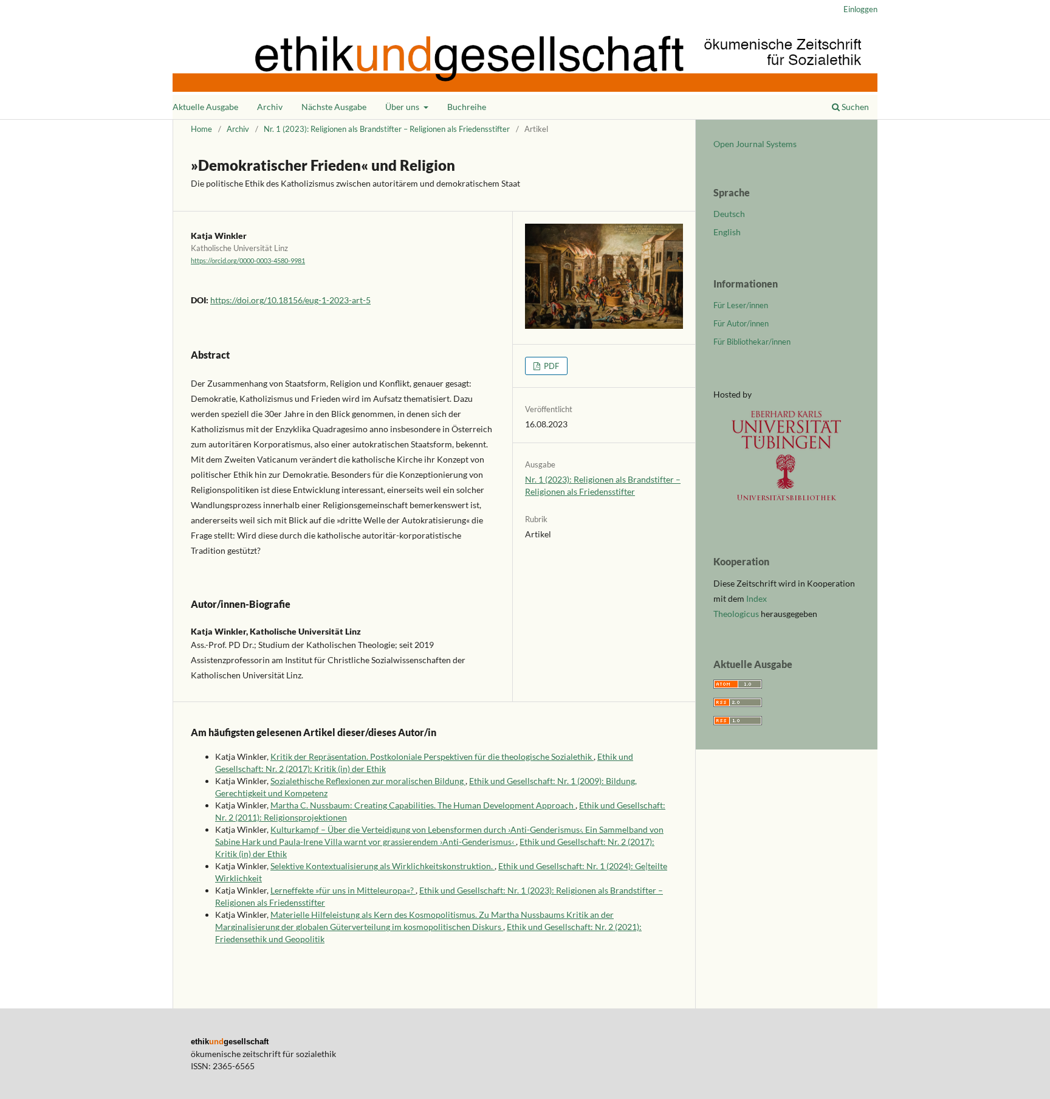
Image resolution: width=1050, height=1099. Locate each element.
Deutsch (729, 213)
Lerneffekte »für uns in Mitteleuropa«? (343, 890)
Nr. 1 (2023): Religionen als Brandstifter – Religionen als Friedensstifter (387, 129)
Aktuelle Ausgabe (205, 107)
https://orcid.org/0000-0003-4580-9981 (248, 260)
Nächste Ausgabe (333, 107)
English (727, 232)
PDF (550, 366)
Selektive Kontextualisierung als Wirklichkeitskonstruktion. (382, 866)
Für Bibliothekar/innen (752, 341)
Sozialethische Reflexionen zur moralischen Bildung (367, 781)
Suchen (854, 107)
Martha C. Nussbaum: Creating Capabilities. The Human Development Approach (422, 805)
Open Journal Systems (755, 144)
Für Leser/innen (740, 305)
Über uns (403, 107)
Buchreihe (466, 107)
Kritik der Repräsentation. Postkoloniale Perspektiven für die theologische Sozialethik (432, 756)
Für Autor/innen (741, 323)
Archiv (270, 107)
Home (201, 129)
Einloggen (860, 9)
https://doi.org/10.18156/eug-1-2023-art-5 (290, 300)
